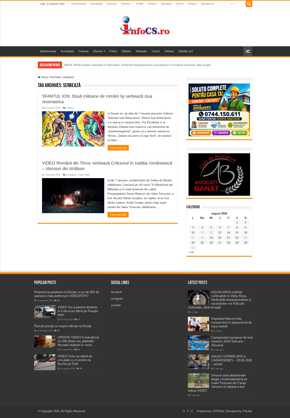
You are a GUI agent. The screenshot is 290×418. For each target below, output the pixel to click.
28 (228, 242)
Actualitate (96, 3)
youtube (116, 305)
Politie (140, 3)
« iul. (191, 252)
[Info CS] (145, 26)
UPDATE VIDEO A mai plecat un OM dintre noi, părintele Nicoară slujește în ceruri (78, 341)
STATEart (218, 411)
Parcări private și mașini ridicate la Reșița (62, 326)
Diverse (125, 3)
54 (58, 300)
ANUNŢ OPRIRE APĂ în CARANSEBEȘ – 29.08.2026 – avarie (231, 360)
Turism (179, 3)
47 (78, 319)
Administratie (78, 3)
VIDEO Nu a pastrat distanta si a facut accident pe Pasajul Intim (78, 311)
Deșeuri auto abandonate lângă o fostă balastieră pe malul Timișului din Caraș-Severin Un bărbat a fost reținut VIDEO (217, 382)
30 (245, 242)
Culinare (112, 3)
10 (192, 232)
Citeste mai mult (118, 147)
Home (44, 77)
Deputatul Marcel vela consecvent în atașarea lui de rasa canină (231, 322)
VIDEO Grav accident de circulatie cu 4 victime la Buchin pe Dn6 (75, 360)
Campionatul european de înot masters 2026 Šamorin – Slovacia (232, 341)
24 (192, 242)
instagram (117, 298)
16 (245, 232)
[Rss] (184, 411)
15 (236, 232)
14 (228, 232)
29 (236, 242)
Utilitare (152, 3)
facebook (116, 292)
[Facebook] (187, 411)
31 (78, 349)
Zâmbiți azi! (207, 3)
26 (211, 242)
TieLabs (247, 411)
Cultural (70, 108)
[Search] (249, 4)
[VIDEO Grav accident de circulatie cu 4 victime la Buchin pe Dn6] (44, 362)
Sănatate (166, 3)
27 (219, 242)
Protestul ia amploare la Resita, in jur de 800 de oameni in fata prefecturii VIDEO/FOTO (66, 294)
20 (219, 237)
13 (219, 232)
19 (211, 237)
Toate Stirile (84, 174)
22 (236, 237)
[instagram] (191, 411)
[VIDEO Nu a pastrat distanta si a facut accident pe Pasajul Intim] (44, 311)
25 (202, 242)
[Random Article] (247, 51)
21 (228, 237)
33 (58, 330)
